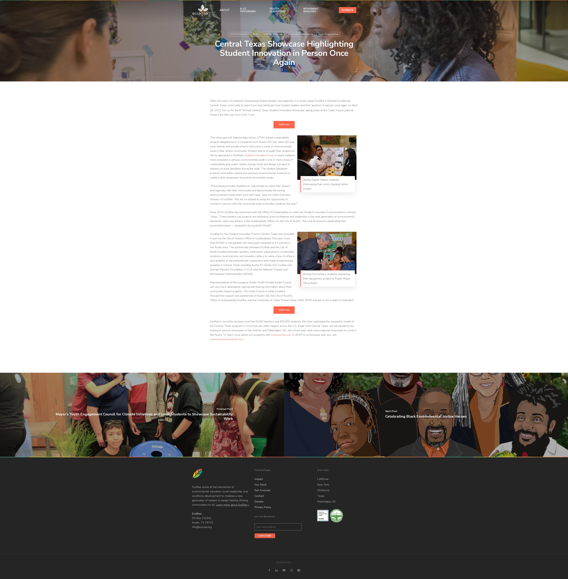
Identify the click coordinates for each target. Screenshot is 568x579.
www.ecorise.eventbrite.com (226, 339)
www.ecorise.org (280, 335)
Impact (259, 479)
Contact (259, 496)
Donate (259, 501)
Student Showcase (273, 34)
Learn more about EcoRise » (232, 505)
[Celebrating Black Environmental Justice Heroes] (426, 415)
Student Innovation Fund (259, 155)
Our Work (261, 484)
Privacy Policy (263, 507)
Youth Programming (328, 34)
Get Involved (262, 490)
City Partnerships (239, 34)
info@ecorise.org (202, 527)
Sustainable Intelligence (300, 34)
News (255, 34)
